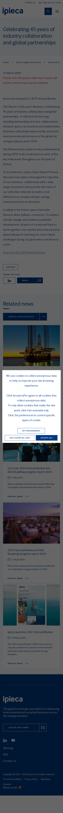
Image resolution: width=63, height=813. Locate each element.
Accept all (47, 438)
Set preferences (31, 431)
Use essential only (20, 438)
